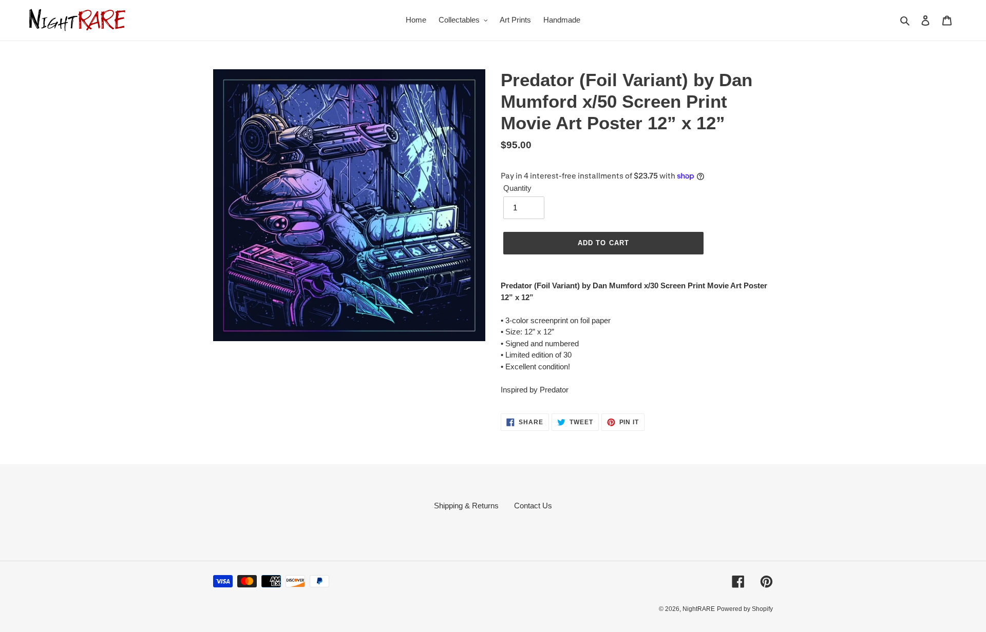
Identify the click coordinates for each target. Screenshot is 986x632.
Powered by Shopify (745, 609)
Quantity (517, 188)
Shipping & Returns (466, 505)
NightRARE (698, 609)
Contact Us (533, 505)
